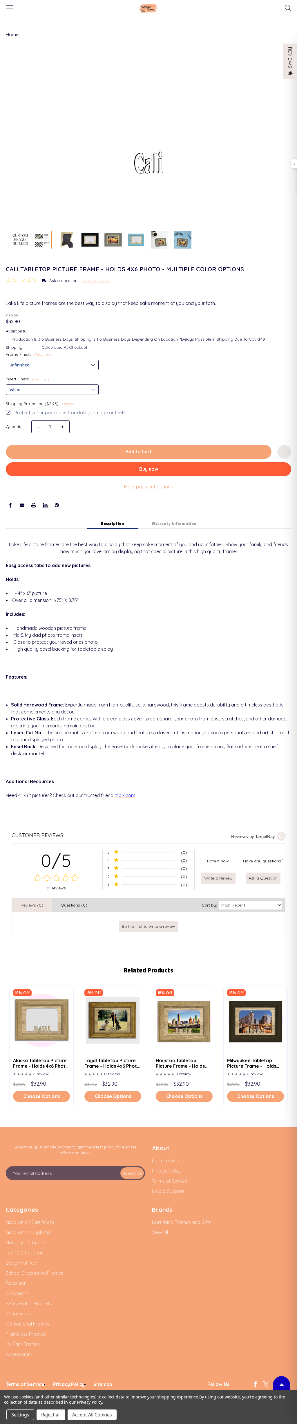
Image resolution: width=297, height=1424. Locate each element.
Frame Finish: (28, 354)
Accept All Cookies (92, 1415)
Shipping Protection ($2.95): (40, 403)
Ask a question (63, 280)
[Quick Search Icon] (287, 8)
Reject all (51, 1415)
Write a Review (218, 878)
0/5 (56, 860)
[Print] (33, 505)
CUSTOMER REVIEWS (37, 835)
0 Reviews (56, 888)
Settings (20, 1415)
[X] (266, 1384)
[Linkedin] (45, 505)
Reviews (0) (32, 905)
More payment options (148, 487)
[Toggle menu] (9, 8)
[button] (23, 280)
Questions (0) (74, 905)
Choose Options (41, 1096)
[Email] (22, 505)
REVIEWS (290, 57)
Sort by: (209, 905)
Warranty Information (174, 523)
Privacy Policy (89, 1402)
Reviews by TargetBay (253, 836)
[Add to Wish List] (284, 452)
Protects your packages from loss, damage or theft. (70, 413)
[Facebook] (10, 505)
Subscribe (132, 1173)
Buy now (148, 469)
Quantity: (14, 426)
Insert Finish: (27, 379)
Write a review (96, 280)
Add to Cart (139, 451)
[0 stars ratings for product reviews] (56, 878)
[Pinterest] (57, 505)
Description (112, 523)
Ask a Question (263, 878)
